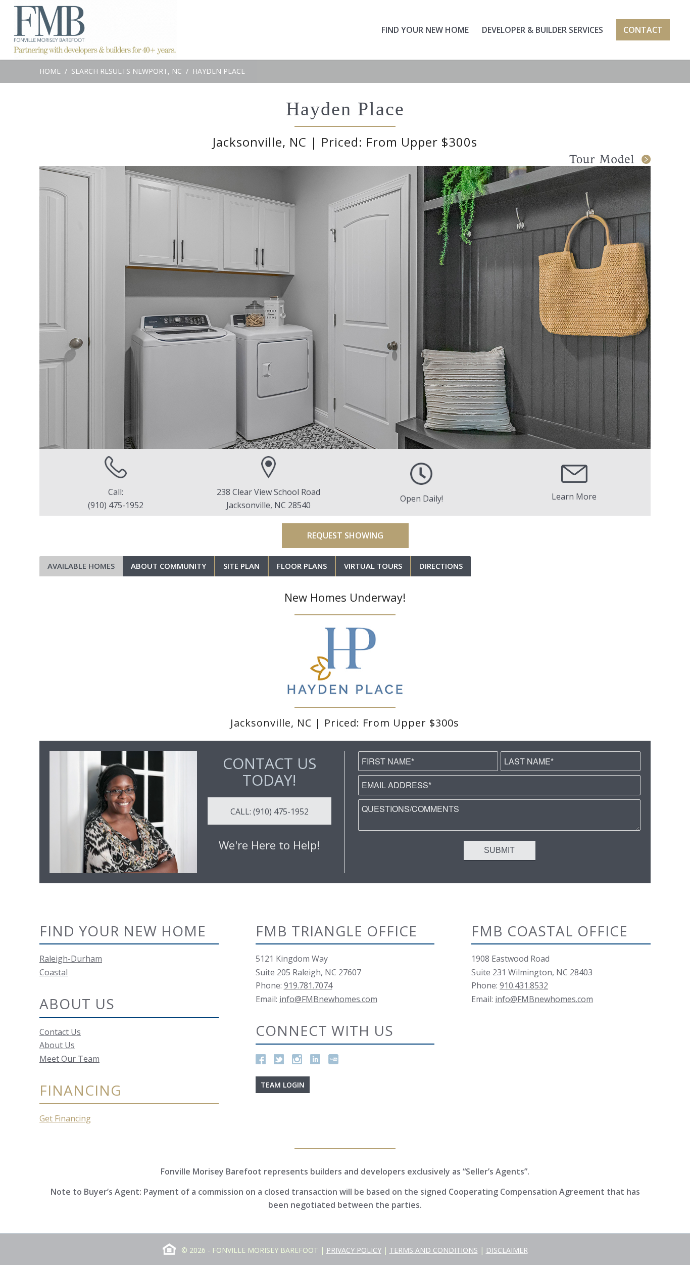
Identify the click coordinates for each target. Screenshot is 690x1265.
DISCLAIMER (507, 1250)
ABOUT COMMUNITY (168, 566)
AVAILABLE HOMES (81, 566)
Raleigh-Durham (70, 958)
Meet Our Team (69, 1058)
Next (628, 307)
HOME (50, 71)
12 (395, 438)
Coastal (53, 972)
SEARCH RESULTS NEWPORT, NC (126, 71)
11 (385, 438)
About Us (57, 1045)
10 (375, 438)
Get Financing (65, 1118)
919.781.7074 (308, 985)
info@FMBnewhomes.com (328, 999)
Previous (62, 307)
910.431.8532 (524, 985)
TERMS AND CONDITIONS (433, 1250)
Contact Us (60, 1031)
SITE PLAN (241, 566)
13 (405, 438)
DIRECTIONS (441, 566)
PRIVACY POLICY (353, 1250)
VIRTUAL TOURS (373, 566)
